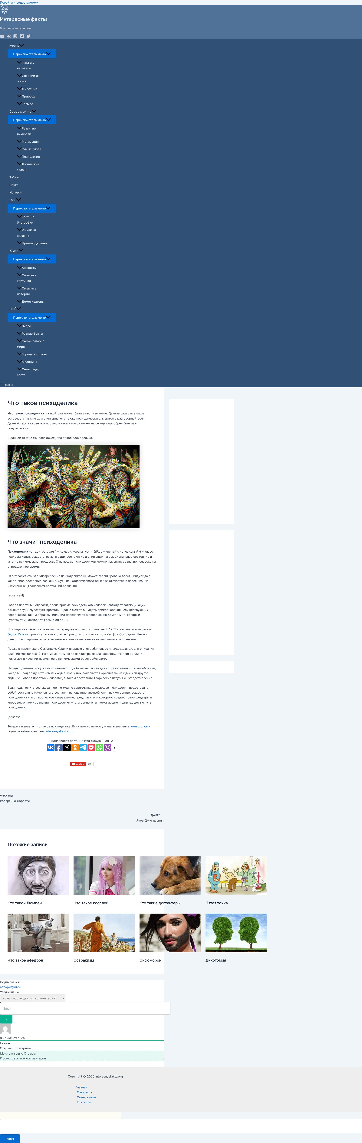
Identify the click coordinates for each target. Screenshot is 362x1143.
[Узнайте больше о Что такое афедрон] (38, 951)
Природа (28, 96)
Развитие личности (26, 131)
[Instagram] (15, 37)
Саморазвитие (20, 111)
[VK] (9, 37)
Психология (31, 156)
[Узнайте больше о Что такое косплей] (104, 894)
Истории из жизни (28, 78)
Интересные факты (23, 19)
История (15, 192)
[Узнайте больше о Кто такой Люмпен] (38, 894)
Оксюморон (150, 960)
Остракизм (84, 960)
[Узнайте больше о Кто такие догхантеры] (170, 894)
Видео (26, 326)
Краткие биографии (25, 219)
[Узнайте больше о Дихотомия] (236, 951)
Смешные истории (26, 291)
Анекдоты (29, 268)
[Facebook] (22, 37)
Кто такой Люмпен (25, 903)
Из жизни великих (26, 233)
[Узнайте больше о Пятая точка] (236, 894)
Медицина (29, 362)
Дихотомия (216, 960)
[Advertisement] (201, 461)
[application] (21, 45)
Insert (10, 1139)
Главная (81, 1087)
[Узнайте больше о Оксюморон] (170, 951)
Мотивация (30, 141)
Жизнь (14, 45)
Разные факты (32, 333)
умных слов (139, 726)
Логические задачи (28, 167)
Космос (27, 104)
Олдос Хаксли (18, 634)
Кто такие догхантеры (160, 903)
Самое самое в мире (30, 344)
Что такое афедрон (25, 960)
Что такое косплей (91, 903)
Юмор (13, 251)
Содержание (86, 1097)
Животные (29, 89)
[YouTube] (2, 37)
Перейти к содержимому (19, 2)
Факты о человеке (26, 65)
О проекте (84, 1092)
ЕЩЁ (12, 309)
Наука (13, 185)
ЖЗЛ (12, 200)
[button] (7, 384)
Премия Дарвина (34, 243)
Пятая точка (217, 903)
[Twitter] (28, 37)
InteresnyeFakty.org (59, 731)
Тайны (14, 177)
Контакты (84, 1102)
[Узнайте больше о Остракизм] (104, 951)
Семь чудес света (28, 372)
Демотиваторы (33, 301)
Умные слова (31, 149)
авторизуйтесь (11, 987)
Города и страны (34, 354)
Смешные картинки (26, 278)
